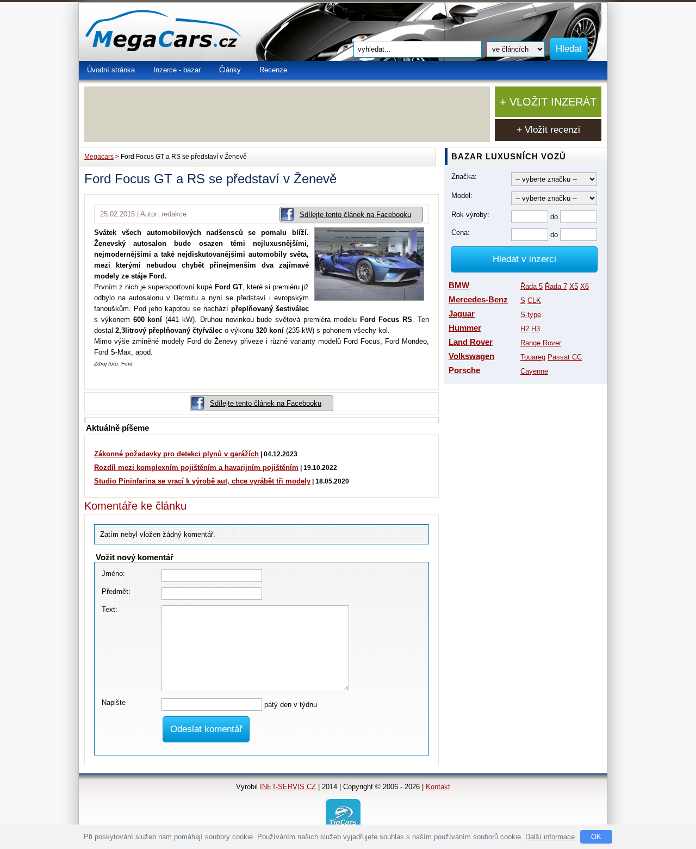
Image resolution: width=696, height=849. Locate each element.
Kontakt (438, 787)
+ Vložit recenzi (548, 130)
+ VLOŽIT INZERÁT (548, 102)
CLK (534, 300)
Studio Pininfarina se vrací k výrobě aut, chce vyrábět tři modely (202, 481)
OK (596, 837)
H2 (524, 329)
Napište (114, 702)
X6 (584, 286)
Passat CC (565, 357)
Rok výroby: (470, 214)
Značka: (464, 176)
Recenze (273, 70)
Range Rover (540, 343)
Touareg (532, 357)
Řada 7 (556, 286)
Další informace (550, 837)
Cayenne (534, 371)
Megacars (99, 156)
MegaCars (187, 32)
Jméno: (113, 573)
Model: (462, 195)
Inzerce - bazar (177, 70)
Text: (109, 609)
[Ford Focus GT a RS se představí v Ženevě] (371, 298)
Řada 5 (531, 286)
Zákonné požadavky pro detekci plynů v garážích (176, 454)
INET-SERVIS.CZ (288, 787)
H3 (535, 329)
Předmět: (116, 591)
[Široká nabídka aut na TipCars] (343, 815)
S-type (530, 315)
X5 (573, 286)
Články (230, 70)
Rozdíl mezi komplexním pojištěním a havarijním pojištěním (196, 467)
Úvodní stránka (111, 70)
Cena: (460, 232)
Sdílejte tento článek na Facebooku (355, 214)
